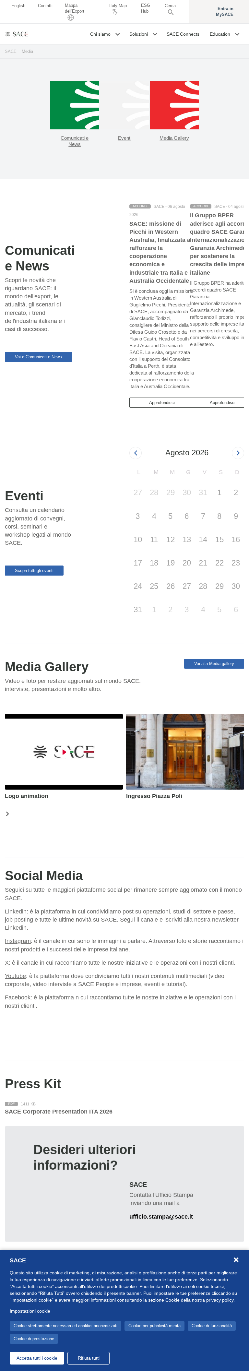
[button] (118, 34)
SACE (11, 51)
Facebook (17, 997)
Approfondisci (162, 402)
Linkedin (16, 911)
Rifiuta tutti (89, 1358)
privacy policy (219, 1300)
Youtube (15, 976)
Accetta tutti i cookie (37, 1358)
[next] (238, 453)
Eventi (124, 138)
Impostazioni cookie (30, 1311)
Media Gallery (174, 138)
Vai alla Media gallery (214, 663)
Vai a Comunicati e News (38, 356)
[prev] (135, 453)
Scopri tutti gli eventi (34, 570)
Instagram (18, 941)
